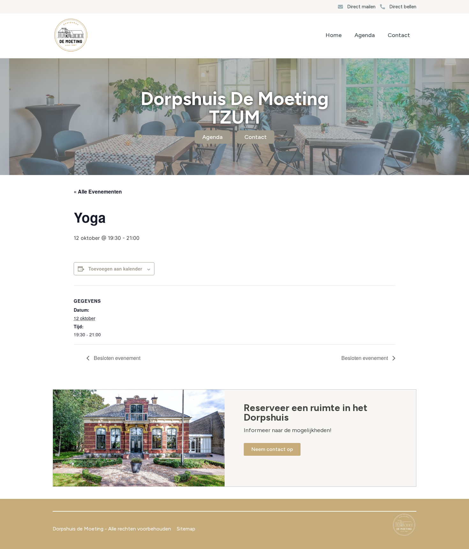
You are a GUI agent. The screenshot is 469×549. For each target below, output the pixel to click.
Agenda (364, 35)
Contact (399, 35)
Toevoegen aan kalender (115, 268)
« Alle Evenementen (98, 191)
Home (333, 35)
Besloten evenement (116, 358)
